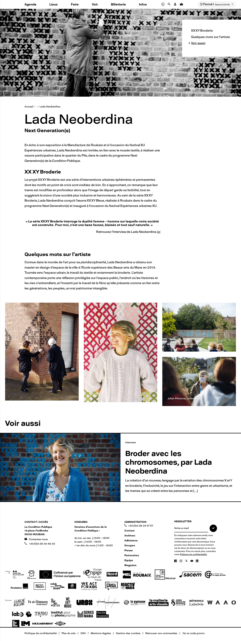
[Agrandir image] (42, 352)
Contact (129, 530)
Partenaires (131, 555)
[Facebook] (175, 561)
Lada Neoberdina (50, 106)
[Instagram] (181, 561)
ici (158, 232)
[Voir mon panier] (181, 4)
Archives (129, 535)
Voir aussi (198, 43)
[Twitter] (186, 561)
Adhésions (131, 540)
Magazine (130, 565)
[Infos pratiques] (163, 4)
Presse (128, 550)
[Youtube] (192, 561)
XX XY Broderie (202, 30)
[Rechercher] (170, 4)
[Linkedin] (197, 561)
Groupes (129, 545)
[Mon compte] (176, 4)
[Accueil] (10, 20)
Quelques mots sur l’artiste (210, 37)
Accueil (29, 106)
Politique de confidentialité (193, 554)
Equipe (128, 560)
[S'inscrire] (213, 528)
